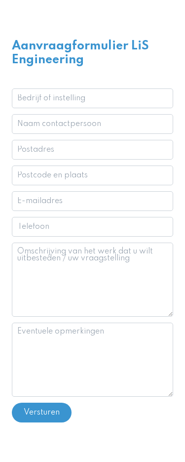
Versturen (42, 413)
